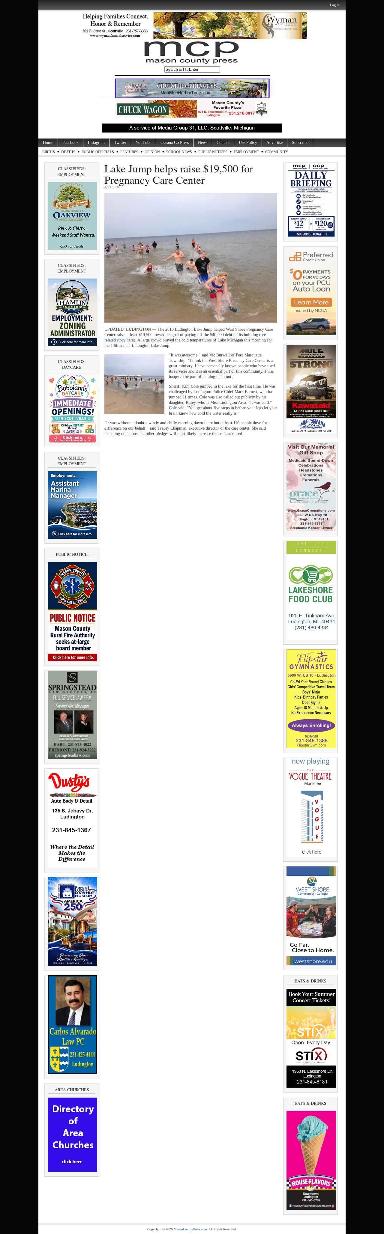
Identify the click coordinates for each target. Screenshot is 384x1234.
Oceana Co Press (174, 142)
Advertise (274, 142)
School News (179, 152)
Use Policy (248, 142)
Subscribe (300, 142)
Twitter (120, 142)
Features (129, 152)
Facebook (70, 142)
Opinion (152, 152)
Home (48, 142)
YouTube (143, 142)
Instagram (96, 142)
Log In (335, 5)
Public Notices (212, 152)
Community (276, 152)
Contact (223, 142)
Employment (246, 152)
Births (48, 152)
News (202, 142)
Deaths (68, 152)
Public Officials (98, 152)
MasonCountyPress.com (190, 1229)
